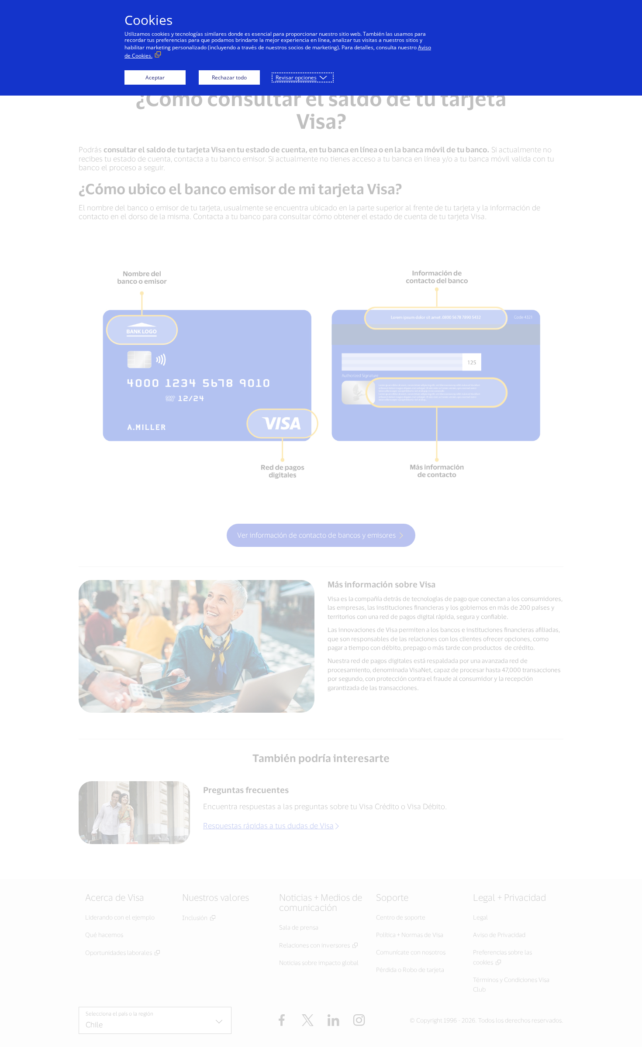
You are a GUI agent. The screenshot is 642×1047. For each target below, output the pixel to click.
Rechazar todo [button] (229, 77)
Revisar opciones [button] (296, 77)
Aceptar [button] (155, 77)
